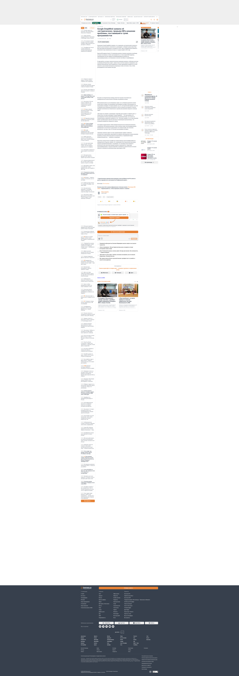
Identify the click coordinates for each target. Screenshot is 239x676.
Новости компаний (103, 281)
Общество (115, 595)
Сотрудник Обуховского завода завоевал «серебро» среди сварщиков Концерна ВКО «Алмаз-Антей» (106, 300)
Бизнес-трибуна (102, 599)
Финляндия (116, 613)
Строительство (116, 605)
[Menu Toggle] (81, 19)
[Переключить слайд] (158, 33)
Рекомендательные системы (147, 663)
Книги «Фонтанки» (128, 605)
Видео (100, 601)
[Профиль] (157, 19)
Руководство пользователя (146, 667)
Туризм (115, 609)
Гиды (100, 607)
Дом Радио (126, 609)
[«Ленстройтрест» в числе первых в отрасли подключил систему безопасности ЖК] (128, 290)
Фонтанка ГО (101, 16)
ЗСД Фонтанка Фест (138, 16)
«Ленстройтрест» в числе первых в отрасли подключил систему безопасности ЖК (127, 300)
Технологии (116, 607)
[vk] (106, 626)
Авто (100, 593)
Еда (99, 613)
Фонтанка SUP (84, 16)
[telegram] (103, 626)
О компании (83, 603)
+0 (133, 219)
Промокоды (149, 138)
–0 (136, 219)
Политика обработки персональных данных (149, 657)
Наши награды (144, 669)
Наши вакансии (84, 605)
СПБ (86, 28)
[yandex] (113, 626)
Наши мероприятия (85, 601)
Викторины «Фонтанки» (104, 603)
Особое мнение (116, 597)
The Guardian (106, 183)
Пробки (119, 19)
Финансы (115, 611)
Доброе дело (102, 611)
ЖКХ (100, 615)
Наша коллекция (128, 603)
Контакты (83, 595)
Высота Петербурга (128, 615)
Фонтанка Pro (127, 593)
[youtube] (110, 626)
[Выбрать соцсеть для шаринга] (137, 42)
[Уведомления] (154, 19)
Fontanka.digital (127, 607)
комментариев (104, 41)
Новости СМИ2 (101, 277)
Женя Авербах (105, 192)
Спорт (114, 603)
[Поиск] (151, 19)
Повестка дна (103, 222)
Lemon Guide (130, 16)
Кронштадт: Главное (128, 611)
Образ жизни (116, 593)
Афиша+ (101, 595)
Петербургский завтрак (149, 16)
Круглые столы (127, 613)
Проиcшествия (116, 601)
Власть (100, 605)
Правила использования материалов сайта (149, 659)
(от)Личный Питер (92, 16)
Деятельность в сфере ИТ (146, 665)
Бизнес (100, 597)
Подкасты (115, 599)
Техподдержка (84, 597)
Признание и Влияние (121, 16)
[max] (100, 626)
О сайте (82, 593)
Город (100, 609)
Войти (102, 239)
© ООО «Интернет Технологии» (112, 671)
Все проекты (127, 617)
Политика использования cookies (148, 661)
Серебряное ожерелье (110, 16)
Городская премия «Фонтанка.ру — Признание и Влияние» (137, 599)
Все (82, 28)
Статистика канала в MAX (86, 607)
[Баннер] (96, 23)
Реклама (83, 599)
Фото (114, 617)
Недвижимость (102, 617)
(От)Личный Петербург (129, 601)
